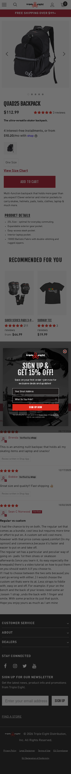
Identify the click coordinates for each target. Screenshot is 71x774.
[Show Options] (56, 399)
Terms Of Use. (54, 415)
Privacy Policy (43, 415)
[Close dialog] (64, 351)
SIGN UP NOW (35, 407)
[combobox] (35, 399)
